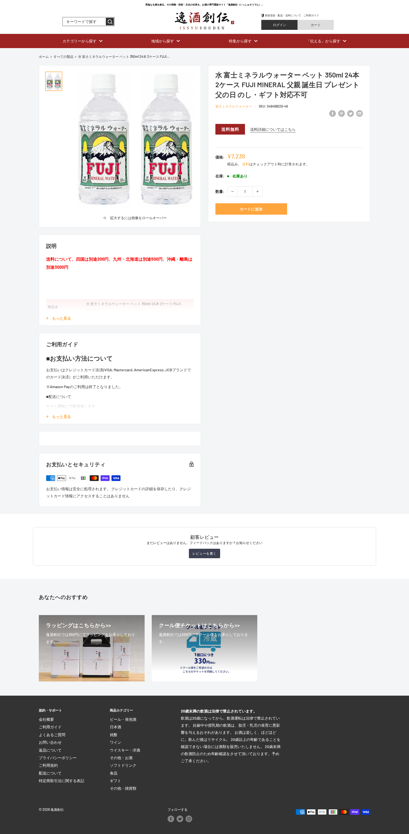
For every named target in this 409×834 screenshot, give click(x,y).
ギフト (115, 780)
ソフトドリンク (123, 765)
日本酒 (115, 727)
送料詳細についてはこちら (273, 129)
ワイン (115, 742)
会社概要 (46, 719)
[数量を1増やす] (257, 191)
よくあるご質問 (52, 734)
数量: (219, 191)
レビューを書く (204, 553)
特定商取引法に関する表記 (61, 780)
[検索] (109, 21)
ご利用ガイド (311, 15)
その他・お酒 (121, 757)
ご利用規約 (48, 765)
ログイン (279, 25)
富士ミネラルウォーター (233, 106)
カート (316, 25)
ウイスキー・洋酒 (125, 750)
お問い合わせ (50, 742)
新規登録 (270, 15)
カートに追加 (251, 209)
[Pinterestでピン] (341, 113)
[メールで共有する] (359, 113)
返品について (50, 750)
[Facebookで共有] (332, 113)
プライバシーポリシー (58, 757)
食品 (113, 773)
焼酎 (113, 734)
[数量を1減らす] (232, 191)
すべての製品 (63, 56)
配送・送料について (289, 15)
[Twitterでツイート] (350, 113)
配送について (50, 773)
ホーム (44, 56)
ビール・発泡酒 (123, 719)
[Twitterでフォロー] (180, 818)
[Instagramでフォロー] (189, 818)
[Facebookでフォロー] (171, 818)
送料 (245, 164)
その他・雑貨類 (123, 788)
